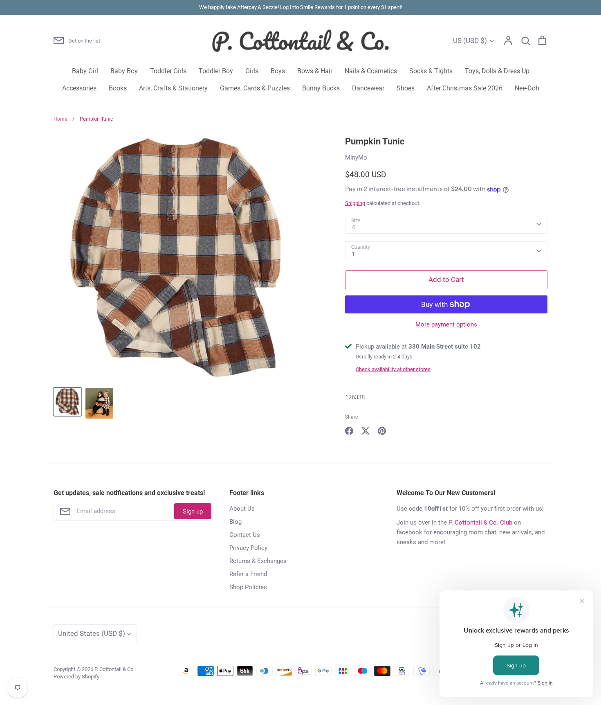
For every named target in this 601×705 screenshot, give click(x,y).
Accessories (79, 88)
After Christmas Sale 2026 (464, 88)
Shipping (355, 203)
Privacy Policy (248, 548)
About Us (242, 508)
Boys (278, 71)
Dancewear (368, 88)
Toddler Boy (216, 71)
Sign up (193, 511)
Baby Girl (85, 71)
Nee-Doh (527, 88)
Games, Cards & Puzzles (255, 88)
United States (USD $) (91, 633)
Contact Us (244, 534)
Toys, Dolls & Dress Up (497, 71)
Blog (235, 521)
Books (118, 88)
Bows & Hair (314, 71)
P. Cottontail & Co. (114, 669)
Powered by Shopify (76, 676)
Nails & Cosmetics (371, 71)
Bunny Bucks (321, 88)
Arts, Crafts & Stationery (173, 88)
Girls (251, 71)
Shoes (406, 88)
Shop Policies (248, 587)
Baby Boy (124, 71)
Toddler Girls (168, 71)
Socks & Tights (431, 71)
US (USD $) (470, 40)
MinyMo (356, 157)
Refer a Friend (248, 574)
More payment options (446, 324)
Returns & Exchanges (258, 561)
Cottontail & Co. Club (483, 522)
